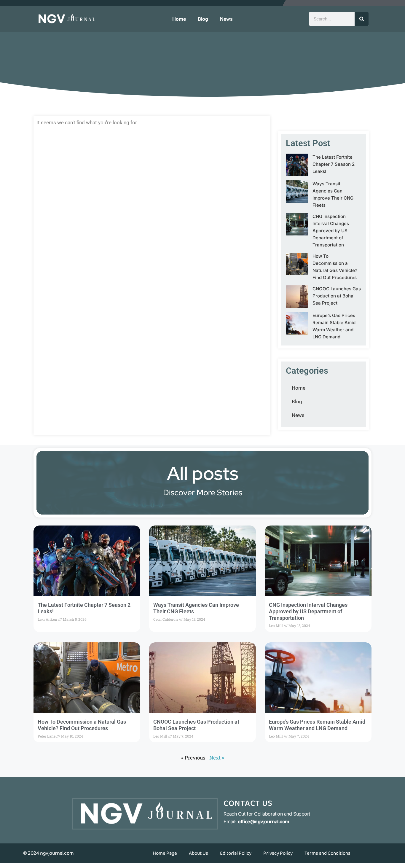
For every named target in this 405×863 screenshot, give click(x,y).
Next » (216, 757)
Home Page (165, 853)
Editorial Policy (235, 853)
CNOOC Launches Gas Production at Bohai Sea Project (336, 296)
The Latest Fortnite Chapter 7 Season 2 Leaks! (333, 164)
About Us (198, 853)
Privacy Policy (278, 853)
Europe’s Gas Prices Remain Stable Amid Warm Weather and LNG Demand (317, 725)
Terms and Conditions (327, 853)
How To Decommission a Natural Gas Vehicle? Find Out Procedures (82, 725)
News (226, 19)
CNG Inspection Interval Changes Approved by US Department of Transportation (330, 231)
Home (179, 19)
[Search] (362, 19)
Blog (203, 19)
